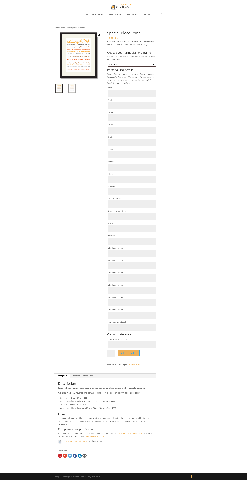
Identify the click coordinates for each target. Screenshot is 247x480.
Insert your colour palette (118, 339)
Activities (111, 186)
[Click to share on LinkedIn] (80, 456)
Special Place (65, 28)
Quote (110, 100)
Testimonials (131, 15)
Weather (111, 235)
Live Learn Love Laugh (117, 322)
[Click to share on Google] (65, 456)
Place (110, 87)
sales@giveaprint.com (94, 436)
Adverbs (111, 125)
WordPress (97, 476)
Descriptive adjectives (117, 211)
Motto (110, 223)
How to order (98, 15)
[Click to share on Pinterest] (60, 456)
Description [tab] (62, 375)
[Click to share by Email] (84, 456)
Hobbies (111, 161)
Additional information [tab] (83, 375)
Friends (111, 174)
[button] (99, 35)
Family (110, 149)
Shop (87, 15)
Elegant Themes (72, 476)
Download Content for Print (75, 441)
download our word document (130, 433)
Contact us (145, 15)
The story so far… (115, 15)
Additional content (115, 248)
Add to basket (128, 353)
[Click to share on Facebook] (75, 456)
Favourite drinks (114, 198)
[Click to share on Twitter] (70, 456)
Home (56, 28)
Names (111, 112)
